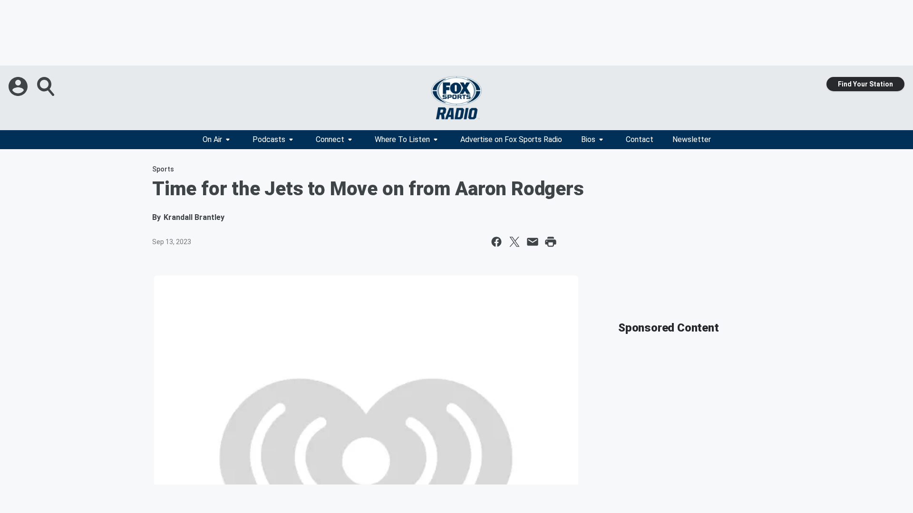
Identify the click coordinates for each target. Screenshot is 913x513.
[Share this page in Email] (532, 241)
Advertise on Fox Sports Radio (511, 139)
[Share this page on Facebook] (496, 241)
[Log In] (19, 86)
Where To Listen (402, 139)
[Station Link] (456, 98)
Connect (330, 139)
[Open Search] (46, 86)
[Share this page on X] (514, 241)
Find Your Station (865, 84)
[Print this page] (550, 241)
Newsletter (691, 139)
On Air (212, 139)
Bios (588, 139)
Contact (639, 139)
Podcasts (269, 139)
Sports (163, 169)
